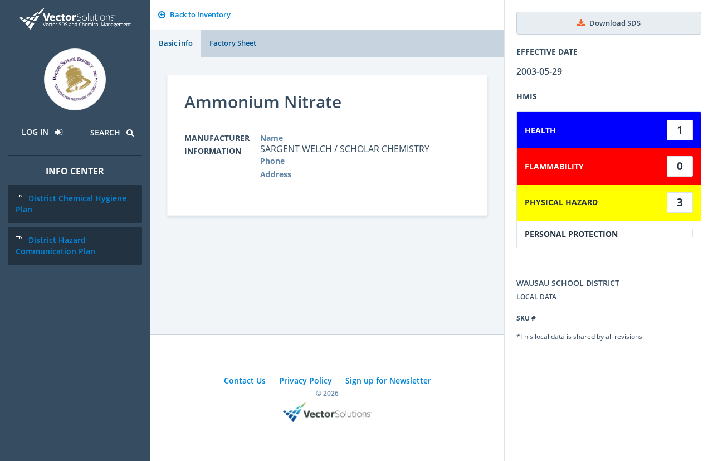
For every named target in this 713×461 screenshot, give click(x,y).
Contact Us (245, 380)
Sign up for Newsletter (388, 380)
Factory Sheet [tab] (232, 43)
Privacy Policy (305, 380)
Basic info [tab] (176, 43)
